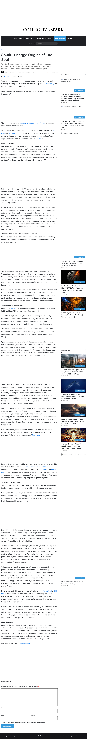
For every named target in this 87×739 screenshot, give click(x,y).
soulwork (14, 308)
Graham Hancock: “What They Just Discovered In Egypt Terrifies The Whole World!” (72, 446)
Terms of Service (80, 736)
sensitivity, (45, 470)
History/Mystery (47, 38)
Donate (65, 736)
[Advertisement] (43, 12)
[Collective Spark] (43, 29)
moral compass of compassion (36, 467)
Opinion (38, 38)
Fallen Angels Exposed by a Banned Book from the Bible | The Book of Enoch (72, 315)
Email (3, 715)
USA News (22, 38)
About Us (53, 736)
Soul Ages (36, 435)
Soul (40, 139)
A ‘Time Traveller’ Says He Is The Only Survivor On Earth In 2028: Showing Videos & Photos (73, 372)
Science (69, 38)
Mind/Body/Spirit (60, 38)
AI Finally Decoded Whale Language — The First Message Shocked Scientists (73, 397)
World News (30, 38)
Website (33, 715)
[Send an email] (13, 72)
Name (3, 708)
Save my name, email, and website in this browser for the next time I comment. (24, 722)
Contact (60, 736)
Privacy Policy (71, 736)
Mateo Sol (8, 76)
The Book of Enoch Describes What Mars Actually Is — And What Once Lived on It (72, 263)
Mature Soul (47, 591)
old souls (12, 133)
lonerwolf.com (25, 644)
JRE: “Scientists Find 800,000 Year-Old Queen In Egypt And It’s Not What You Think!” (73, 421)
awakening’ (50, 84)
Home (15, 38)
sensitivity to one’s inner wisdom (32, 123)
